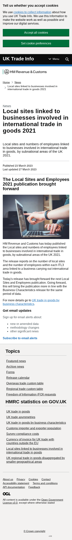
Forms (10, 372)
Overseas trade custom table (25, 383)
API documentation (14, 487)
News (18, 82)
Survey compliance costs (22, 433)
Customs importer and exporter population (33, 428)
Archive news (15, 366)
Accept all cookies (36, 32)
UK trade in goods (18, 411)
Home (6, 82)
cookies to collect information (32, 12)
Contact (46, 479)
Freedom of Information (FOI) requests (31, 394)
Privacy (21, 479)
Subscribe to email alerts (20, 338)
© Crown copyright (34, 531)
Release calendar (18, 377)
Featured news (16, 361)
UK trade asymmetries (20, 417)
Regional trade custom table (24, 388)
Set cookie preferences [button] (36, 43)
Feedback (34, 487)
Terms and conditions (45, 483)
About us (8, 479)
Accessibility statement (16, 483)
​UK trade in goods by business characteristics (36, 422)
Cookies (33, 479)
